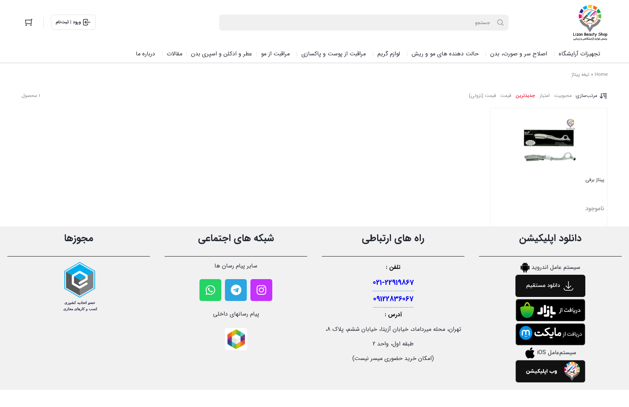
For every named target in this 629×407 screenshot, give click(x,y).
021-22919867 (393, 282)
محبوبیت (563, 95)
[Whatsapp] (210, 290)
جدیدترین (525, 95)
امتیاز (544, 95)
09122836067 (393, 299)
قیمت (505, 95)
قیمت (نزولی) (482, 95)
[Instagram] (261, 290)
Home (601, 74)
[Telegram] (236, 290)
